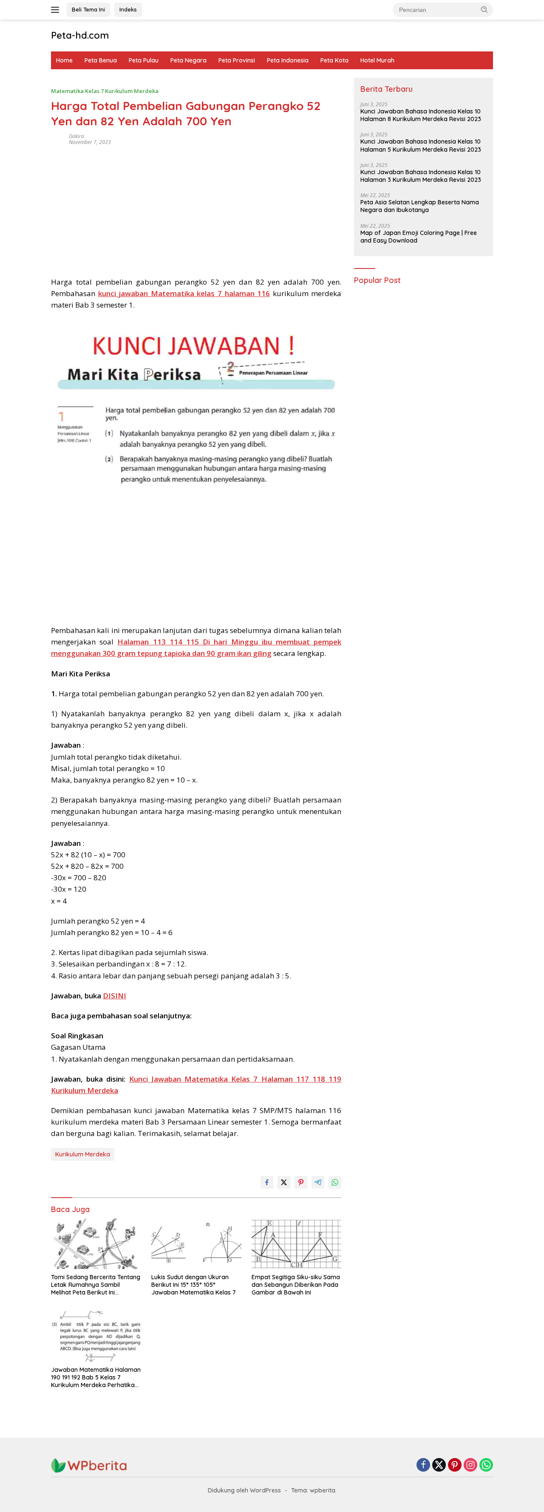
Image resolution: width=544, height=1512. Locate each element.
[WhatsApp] (486, 1465)
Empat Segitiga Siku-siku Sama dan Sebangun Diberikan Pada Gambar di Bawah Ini (296, 1284)
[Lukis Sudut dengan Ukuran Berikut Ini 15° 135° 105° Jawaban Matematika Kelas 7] (196, 1243)
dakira (76, 136)
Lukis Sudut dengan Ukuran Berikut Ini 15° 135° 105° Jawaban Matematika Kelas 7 (193, 1284)
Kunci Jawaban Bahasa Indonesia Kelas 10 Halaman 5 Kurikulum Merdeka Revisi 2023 (420, 145)
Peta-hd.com (80, 35)
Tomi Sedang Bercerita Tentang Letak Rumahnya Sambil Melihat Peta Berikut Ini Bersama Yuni (95, 1285)
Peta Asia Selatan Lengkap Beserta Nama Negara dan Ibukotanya (419, 206)
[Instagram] (470, 1465)
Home (64, 60)
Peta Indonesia (288, 60)
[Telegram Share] (318, 1182)
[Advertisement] (196, 208)
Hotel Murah (377, 60)
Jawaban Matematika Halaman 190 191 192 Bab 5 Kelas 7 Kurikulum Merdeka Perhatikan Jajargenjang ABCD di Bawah (96, 1377)
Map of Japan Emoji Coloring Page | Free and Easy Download (418, 236)
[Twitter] (439, 1465)
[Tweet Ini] (284, 1182)
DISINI (114, 995)
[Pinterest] (455, 1465)
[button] (484, 9)
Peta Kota (334, 60)
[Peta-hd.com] (89, 1465)
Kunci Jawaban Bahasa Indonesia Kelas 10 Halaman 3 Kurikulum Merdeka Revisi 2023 (420, 176)
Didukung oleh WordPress (244, 1490)
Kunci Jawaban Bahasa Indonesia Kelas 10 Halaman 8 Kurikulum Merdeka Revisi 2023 (420, 115)
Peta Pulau (144, 60)
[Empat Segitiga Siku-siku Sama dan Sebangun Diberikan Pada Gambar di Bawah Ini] (297, 1243)
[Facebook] (423, 1465)
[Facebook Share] (267, 1182)
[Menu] (56, 10)
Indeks (128, 9)
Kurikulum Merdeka (82, 1154)
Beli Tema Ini (88, 9)
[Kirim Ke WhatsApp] (335, 1182)
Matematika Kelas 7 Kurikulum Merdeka (105, 91)
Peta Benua (101, 60)
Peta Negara (188, 60)
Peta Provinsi (236, 60)
